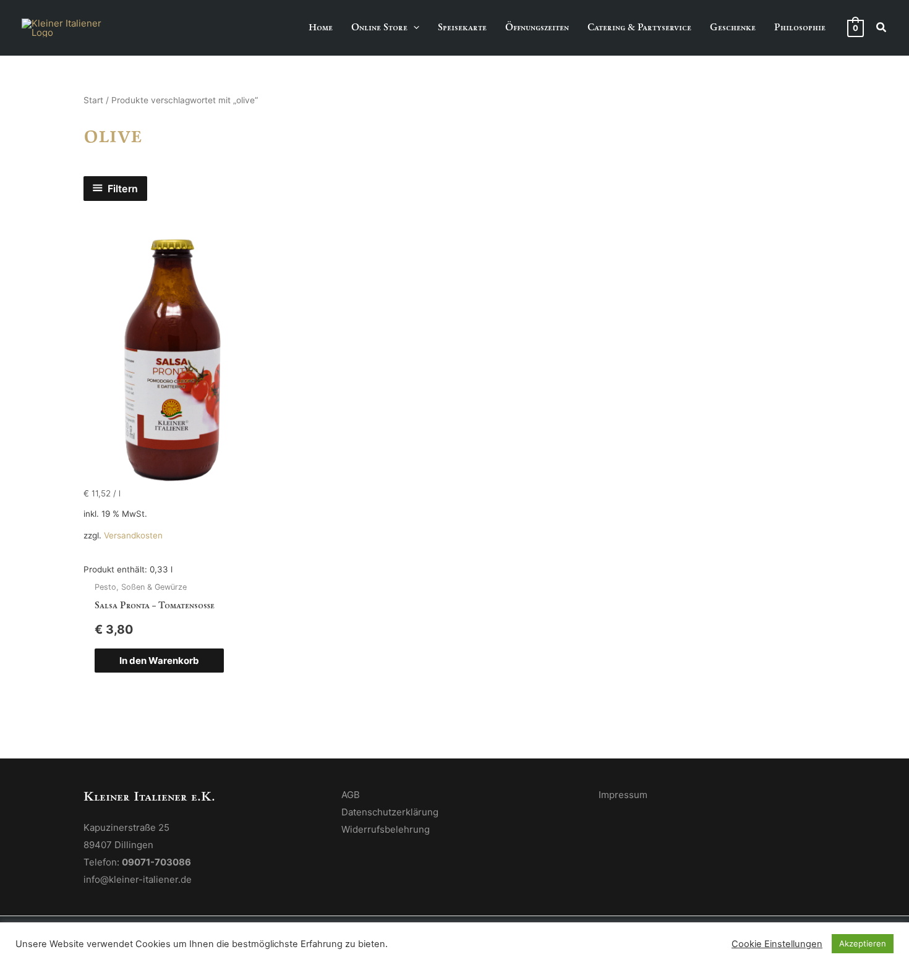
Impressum (623, 795)
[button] (413, 27)
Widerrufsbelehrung (385, 829)
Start (93, 100)
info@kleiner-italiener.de (137, 879)
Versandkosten (133, 535)
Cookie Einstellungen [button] (777, 944)
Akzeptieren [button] (862, 943)
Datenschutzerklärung (389, 812)
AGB (350, 795)
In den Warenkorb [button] (159, 660)
